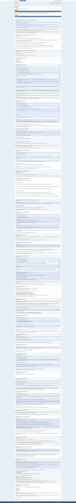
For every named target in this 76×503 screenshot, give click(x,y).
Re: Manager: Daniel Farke (22, 100)
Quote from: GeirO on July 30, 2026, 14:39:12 (21, 202)
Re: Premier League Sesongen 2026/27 (24, 150)
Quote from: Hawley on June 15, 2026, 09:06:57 (22, 381)
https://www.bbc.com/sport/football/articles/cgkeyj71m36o (23, 141)
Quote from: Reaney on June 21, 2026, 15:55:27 (23, 358)
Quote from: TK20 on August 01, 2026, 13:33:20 (22, 152)
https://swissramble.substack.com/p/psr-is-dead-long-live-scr (23, 138)
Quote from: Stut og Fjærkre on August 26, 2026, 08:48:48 (23, 22)
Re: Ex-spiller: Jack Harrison (23, 234)
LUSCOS (17, 3)
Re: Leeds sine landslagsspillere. (23, 391)
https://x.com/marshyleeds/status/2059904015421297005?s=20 (24, 428)
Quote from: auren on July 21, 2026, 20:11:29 (22, 259)
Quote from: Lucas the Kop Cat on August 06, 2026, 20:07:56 (24, 105)
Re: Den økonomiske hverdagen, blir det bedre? (25, 242)
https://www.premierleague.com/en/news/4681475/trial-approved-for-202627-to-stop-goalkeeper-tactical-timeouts (30, 164)
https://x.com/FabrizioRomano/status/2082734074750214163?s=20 (25, 222)
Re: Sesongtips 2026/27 (22, 58)
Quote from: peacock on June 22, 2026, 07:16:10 (22, 357)
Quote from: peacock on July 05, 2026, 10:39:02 (23, 320)
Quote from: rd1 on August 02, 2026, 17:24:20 (21, 131)
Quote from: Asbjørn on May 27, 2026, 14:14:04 (22, 449)
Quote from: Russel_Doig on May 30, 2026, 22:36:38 (23, 106)
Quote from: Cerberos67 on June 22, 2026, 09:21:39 (22, 356)
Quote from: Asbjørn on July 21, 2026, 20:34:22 (22, 258)
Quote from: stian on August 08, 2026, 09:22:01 (23, 69)
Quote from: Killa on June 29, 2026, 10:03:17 (21, 336)
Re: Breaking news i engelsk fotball (24, 212)
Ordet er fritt (17, 20)
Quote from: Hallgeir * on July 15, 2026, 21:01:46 (22, 244)
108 (19, 497)
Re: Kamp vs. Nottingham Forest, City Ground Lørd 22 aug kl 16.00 (28, 50)
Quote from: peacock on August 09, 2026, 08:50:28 (22, 68)
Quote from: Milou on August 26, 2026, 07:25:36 (22, 23)
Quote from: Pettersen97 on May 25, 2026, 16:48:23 (22, 461)
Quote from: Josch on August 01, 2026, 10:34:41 (22, 153)
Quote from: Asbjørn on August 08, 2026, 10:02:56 (22, 103)
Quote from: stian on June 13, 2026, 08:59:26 (21, 393)
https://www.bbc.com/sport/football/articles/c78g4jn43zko (23, 135)
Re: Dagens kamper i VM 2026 (23, 286)
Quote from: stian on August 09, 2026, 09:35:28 (22, 67)
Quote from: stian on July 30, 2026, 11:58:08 (21, 214)
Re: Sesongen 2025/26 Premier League (24, 484)
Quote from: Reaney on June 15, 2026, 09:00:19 (22, 382)
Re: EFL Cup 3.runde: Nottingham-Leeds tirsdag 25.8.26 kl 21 (27, 20)
